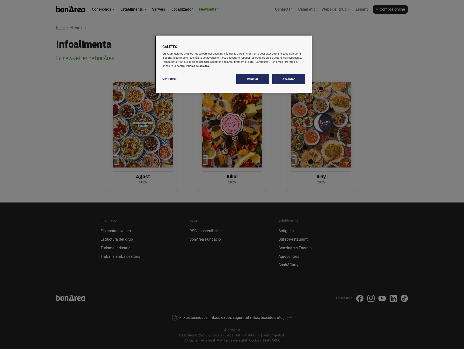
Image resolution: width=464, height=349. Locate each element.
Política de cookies (197, 66)
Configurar (169, 79)
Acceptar (289, 79)
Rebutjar (252, 79)
